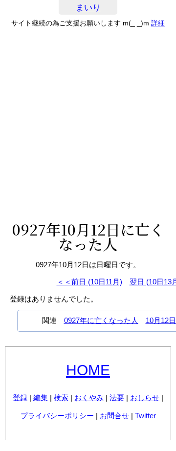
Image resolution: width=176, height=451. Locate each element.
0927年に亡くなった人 (101, 320)
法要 (117, 397)
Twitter (145, 415)
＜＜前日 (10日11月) (89, 282)
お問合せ (114, 415)
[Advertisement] (88, 124)
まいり (88, 7)
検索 (61, 397)
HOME (88, 370)
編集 (40, 397)
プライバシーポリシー (57, 415)
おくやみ (89, 397)
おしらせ (144, 397)
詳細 (158, 23)
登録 (20, 397)
